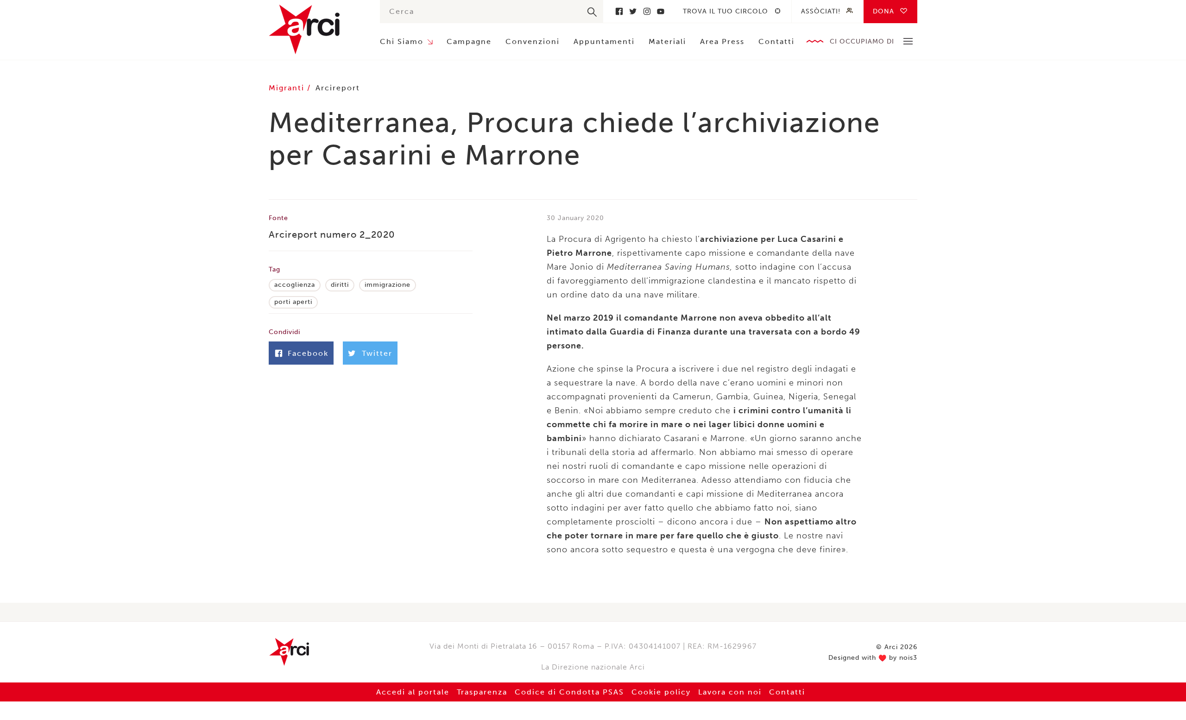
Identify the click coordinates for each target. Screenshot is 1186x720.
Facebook (619, 11)
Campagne (469, 41)
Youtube (661, 11)
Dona (883, 11)
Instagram (647, 11)
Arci (315, 29)
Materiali (667, 41)
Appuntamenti (604, 41)
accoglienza (294, 285)
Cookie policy (661, 692)
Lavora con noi (730, 692)
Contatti (776, 41)
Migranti (288, 87)
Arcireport (337, 87)
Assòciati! (820, 11)
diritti (340, 285)
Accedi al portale (412, 692)
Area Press (722, 41)
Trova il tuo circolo (725, 11)
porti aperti (293, 302)
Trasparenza (482, 692)
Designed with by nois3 (872, 658)
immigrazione (387, 285)
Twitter (633, 11)
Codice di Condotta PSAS (569, 692)
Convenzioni (532, 41)
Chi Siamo (401, 41)
